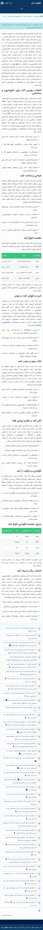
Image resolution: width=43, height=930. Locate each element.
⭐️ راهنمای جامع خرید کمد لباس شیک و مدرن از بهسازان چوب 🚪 (21, 795)
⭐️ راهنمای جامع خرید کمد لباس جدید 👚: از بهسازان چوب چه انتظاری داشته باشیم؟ (19, 824)
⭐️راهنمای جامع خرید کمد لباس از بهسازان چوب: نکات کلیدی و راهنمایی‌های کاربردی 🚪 (21, 745)
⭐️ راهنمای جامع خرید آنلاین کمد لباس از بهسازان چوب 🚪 (20, 853)
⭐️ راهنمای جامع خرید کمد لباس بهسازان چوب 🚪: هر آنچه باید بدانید (20, 680)
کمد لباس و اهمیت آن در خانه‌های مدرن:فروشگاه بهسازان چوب (21, 636)
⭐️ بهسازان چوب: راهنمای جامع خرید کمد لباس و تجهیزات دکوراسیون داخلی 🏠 (20, 839)
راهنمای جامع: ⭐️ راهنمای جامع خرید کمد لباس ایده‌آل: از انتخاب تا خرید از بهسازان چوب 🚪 (21, 665)
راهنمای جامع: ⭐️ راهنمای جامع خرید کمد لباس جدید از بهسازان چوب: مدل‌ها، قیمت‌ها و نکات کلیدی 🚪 (19, 723)
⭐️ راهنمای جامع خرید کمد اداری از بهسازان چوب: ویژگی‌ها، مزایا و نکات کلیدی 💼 (20, 730)
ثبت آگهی (8, 3)
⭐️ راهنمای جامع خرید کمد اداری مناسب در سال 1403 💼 (19, 759)
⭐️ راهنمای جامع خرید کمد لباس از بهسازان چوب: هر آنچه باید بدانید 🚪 (19, 716)
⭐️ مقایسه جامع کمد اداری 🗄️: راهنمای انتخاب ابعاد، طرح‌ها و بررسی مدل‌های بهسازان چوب (20, 781)
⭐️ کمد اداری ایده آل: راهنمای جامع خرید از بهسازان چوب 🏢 (20, 802)
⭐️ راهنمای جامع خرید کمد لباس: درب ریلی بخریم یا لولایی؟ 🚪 (20, 875)
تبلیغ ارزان (15, 64)
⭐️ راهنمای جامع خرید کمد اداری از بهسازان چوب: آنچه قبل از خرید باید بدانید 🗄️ (20, 766)
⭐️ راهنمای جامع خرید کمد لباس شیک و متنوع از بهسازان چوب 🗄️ (21, 788)
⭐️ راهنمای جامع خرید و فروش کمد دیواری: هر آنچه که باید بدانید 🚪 (20, 896)
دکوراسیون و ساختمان (15, 16)
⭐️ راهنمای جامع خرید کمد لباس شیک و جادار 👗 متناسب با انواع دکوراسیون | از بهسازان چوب (20, 860)
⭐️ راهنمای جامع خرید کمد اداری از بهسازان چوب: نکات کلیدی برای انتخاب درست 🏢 (20, 737)
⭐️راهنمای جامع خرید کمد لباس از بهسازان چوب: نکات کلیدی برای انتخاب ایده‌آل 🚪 (21, 810)
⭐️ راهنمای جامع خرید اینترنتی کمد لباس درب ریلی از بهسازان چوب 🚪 (19, 867)
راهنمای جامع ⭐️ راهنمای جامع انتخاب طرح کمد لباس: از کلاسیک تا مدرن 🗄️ (21, 752)
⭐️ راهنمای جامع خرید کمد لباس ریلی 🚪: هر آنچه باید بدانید (20, 904)
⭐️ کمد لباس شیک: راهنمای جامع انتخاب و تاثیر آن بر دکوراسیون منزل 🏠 (19, 694)
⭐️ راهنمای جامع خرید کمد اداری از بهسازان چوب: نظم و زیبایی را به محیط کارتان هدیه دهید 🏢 (20, 687)
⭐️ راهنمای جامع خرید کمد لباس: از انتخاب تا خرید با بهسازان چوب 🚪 (19, 817)
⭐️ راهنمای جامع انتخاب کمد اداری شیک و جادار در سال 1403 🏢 (20, 629)
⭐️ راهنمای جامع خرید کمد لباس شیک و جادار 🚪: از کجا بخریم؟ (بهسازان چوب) (20, 846)
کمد (4, 16)
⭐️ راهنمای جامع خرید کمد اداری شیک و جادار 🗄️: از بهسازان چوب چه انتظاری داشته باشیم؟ (20, 701)
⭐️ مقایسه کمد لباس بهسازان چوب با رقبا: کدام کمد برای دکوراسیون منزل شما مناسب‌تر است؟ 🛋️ (20, 651)
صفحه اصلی (27, 16)
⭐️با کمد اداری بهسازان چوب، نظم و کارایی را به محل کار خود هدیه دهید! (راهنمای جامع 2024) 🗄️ (20, 644)
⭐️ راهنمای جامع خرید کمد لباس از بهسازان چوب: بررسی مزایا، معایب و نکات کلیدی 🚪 (20, 831)
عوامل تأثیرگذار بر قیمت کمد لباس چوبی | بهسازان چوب (21, 709)
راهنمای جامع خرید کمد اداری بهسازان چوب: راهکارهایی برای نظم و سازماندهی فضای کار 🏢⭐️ (21, 658)
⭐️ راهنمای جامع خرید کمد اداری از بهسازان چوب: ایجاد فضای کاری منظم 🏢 (20, 673)
